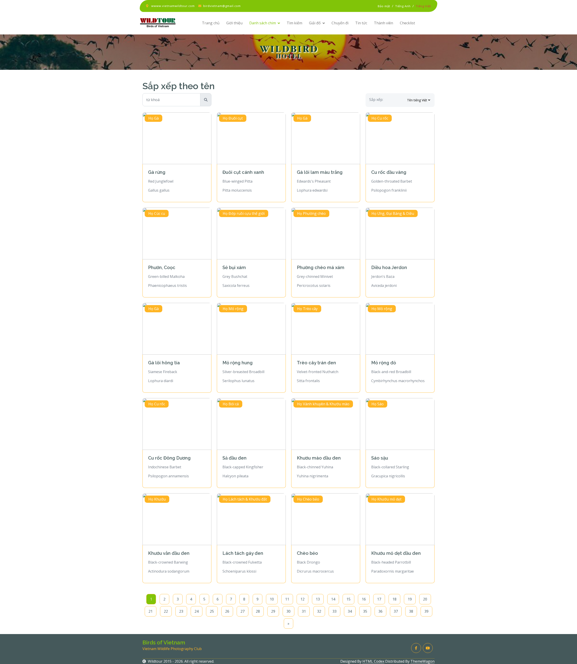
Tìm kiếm (294, 22)
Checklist (407, 22)
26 (227, 611)
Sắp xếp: (376, 99)
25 (212, 611)
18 (394, 599)
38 (411, 611)
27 (242, 611)
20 (425, 599)
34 (350, 611)
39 (426, 611)
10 (272, 599)
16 (364, 599)
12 (302, 599)
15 (348, 599)
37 (396, 611)
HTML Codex (373, 661)
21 (151, 611)
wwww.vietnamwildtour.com (173, 6)
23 (181, 611)
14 (333, 599)
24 (197, 611)
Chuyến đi (340, 22)
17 (379, 599)
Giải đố (315, 22)
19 (410, 599)
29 (273, 611)
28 (258, 611)
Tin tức (361, 22)
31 (304, 611)
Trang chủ (211, 22)
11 (287, 599)
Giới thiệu (234, 22)
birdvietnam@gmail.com (222, 6)
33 (334, 611)
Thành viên (383, 22)
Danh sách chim (262, 22)
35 (365, 611)
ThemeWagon (422, 661)
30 (288, 611)
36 (380, 611)
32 (319, 611)
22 (166, 611)
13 (318, 599)
